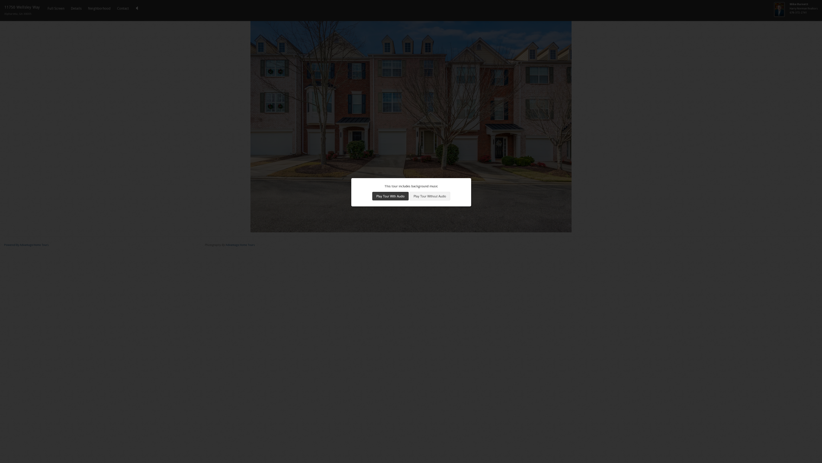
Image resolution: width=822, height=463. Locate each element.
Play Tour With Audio (390, 196)
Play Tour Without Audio (430, 196)
